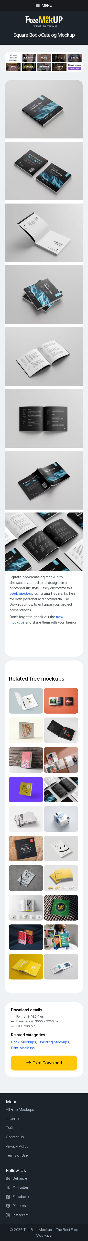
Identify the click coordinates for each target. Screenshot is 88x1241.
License (12, 1118)
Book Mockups (23, 1042)
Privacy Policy (17, 1146)
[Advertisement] (49, 642)
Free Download (46, 1062)
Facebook (21, 1196)
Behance (20, 1178)
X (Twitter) (21, 1187)
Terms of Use (17, 1155)
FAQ (9, 1128)
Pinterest (20, 1205)
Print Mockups (23, 1048)
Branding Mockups (53, 1042)
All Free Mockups (20, 1109)
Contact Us (15, 1137)
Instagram (20, 1215)
